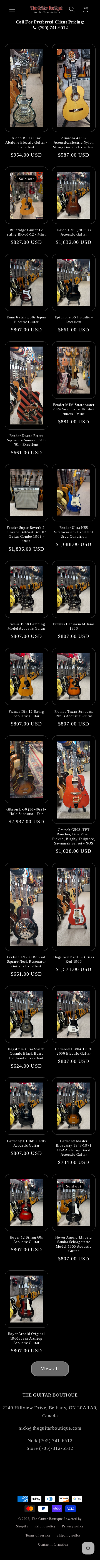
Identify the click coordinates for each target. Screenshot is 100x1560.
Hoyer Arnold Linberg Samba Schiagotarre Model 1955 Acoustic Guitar (73, 1244)
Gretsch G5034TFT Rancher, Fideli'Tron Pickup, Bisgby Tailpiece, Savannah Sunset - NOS (73, 836)
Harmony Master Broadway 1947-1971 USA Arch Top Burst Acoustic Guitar (74, 1148)
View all (50, 1368)
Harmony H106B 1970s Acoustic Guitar (26, 1143)
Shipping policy (69, 1535)
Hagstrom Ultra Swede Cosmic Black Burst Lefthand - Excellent (26, 1053)
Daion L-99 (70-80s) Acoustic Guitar (74, 232)
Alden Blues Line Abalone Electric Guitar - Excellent (26, 142)
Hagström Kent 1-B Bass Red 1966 (73, 959)
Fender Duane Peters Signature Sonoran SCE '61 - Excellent (26, 440)
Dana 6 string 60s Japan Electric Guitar (26, 319)
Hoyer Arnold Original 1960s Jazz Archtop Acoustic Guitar (26, 1338)
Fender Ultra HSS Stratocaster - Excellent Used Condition (73, 532)
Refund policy (45, 1526)
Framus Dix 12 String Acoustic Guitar (26, 714)
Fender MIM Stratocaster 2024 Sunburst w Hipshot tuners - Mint (74, 409)
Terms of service (38, 1535)
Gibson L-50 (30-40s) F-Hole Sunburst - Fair (26, 811)
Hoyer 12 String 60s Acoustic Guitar (26, 1240)
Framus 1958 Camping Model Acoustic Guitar (26, 626)
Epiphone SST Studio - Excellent (74, 319)
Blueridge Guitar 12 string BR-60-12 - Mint (26, 232)
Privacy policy (73, 1526)
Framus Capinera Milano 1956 (73, 626)
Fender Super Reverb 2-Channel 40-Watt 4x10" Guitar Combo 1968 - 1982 (26, 534)
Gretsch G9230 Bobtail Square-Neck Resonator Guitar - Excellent (26, 961)
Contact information (53, 1544)
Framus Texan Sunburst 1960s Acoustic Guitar (73, 714)
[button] (12, 9)
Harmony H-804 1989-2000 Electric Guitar (73, 1051)
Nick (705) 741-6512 (50, 1440)
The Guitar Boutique (47, 1519)
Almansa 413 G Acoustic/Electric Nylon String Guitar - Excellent (73, 142)
